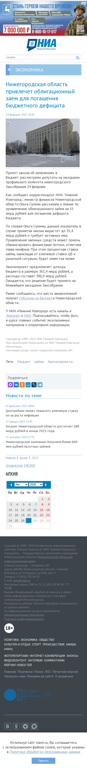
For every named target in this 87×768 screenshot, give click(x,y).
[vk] (8, 728)
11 (16, 510)
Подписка (25, 671)
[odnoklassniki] (17, 728)
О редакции (64, 676)
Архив (23, 458)
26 (22, 520)
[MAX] (10, 384)
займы (39, 361)
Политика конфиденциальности (24, 619)
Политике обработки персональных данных (45, 751)
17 (10, 515)
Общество (46, 640)
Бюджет (24, 361)
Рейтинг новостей (18, 665)
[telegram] (26, 728)
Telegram (13, 315)
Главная (11, 458)
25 (16, 520)
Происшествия (53, 644)
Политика (11, 640)
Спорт (36, 644)
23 (48, 515)
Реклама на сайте (40, 676)
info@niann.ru (22, 580)
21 (35, 515)
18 (16, 515)
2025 (34, 458)
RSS (48, 671)
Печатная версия (65, 671)
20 (29, 515)
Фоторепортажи (16, 656)
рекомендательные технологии (24, 615)
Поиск (39, 671)
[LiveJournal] (34, 384)
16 (48, 510)
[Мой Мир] (28, 384)
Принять (43, 760)
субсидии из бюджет (36, 298)
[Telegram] (39, 384)
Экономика (29, 640)
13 (29, 510)
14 (35, 510)
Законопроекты (60, 361)
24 (10, 520)
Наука (8, 649)
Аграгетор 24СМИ (20, 465)
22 (41, 515)
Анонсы (72, 656)
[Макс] (35, 728)
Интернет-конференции (47, 656)
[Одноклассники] (22, 384)
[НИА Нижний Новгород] (41, 50)
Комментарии (54, 660)
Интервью (35, 660)
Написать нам (14, 676)
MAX (27, 315)
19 (22, 515)
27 (29, 520)
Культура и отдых (17, 644)
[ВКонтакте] (16, 384)
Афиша (71, 644)
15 (41, 510)
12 (22, 510)
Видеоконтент (15, 660)
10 (10, 510)
